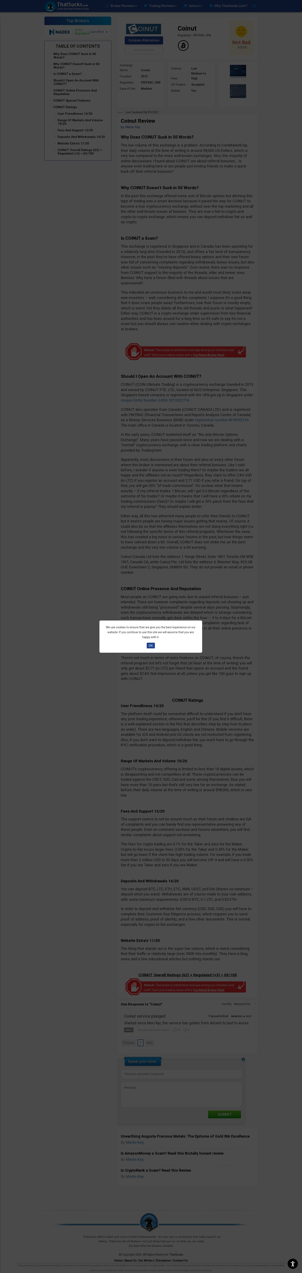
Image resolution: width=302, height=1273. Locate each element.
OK (151, 645)
